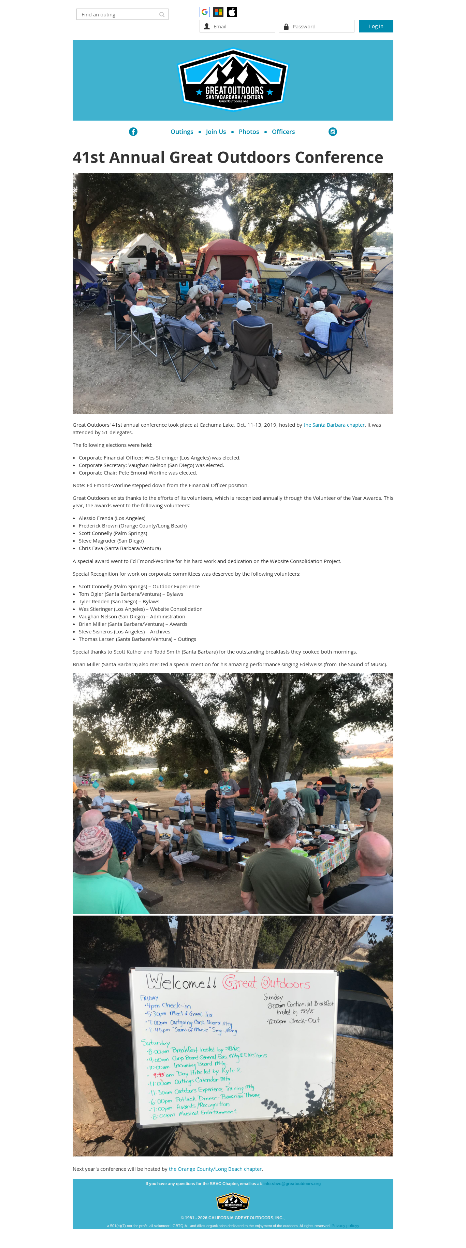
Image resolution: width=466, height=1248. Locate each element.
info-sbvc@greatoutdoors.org (292, 1183)
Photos (249, 131)
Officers (283, 131)
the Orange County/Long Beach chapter (215, 1168)
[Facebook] (133, 131)
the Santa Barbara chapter (334, 424)
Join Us (216, 131)
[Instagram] (333, 131)
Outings (182, 131)
